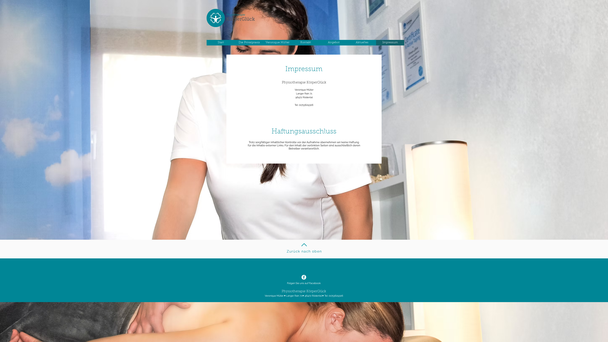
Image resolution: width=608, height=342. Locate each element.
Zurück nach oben (304, 251)
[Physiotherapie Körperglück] (303, 277)
